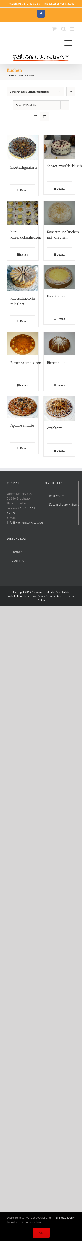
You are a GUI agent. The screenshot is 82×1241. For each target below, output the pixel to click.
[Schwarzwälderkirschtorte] (59, 147)
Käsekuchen (57, 296)
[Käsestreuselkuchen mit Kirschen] (59, 213)
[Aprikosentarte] (22, 407)
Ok (41, 1233)
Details (24, 190)
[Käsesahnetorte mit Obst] (22, 278)
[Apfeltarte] (59, 408)
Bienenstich (56, 363)
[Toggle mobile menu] (72, 29)
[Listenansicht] (44, 116)
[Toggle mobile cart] (54, 29)
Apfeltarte (55, 428)
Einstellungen (64, 1217)
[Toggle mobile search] (63, 29)
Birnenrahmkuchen (25, 363)
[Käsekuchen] (59, 277)
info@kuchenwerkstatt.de (59, 3)
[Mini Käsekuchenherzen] (22, 213)
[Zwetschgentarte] (22, 147)
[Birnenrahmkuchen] (22, 344)
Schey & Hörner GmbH (51, 596)
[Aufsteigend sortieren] (70, 91)
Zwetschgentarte (23, 167)
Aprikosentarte (22, 425)
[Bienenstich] (59, 344)
